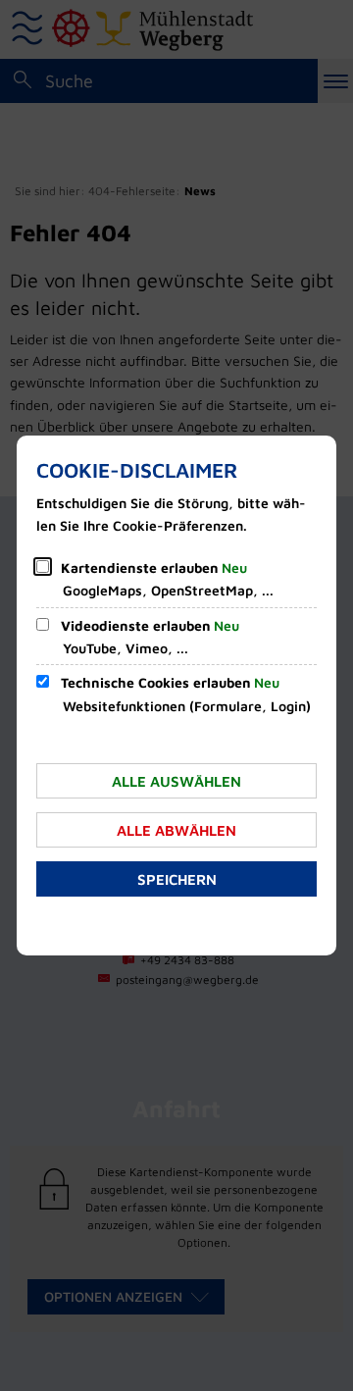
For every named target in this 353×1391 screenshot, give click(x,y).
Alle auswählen (176, 781)
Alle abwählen (176, 830)
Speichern (177, 879)
